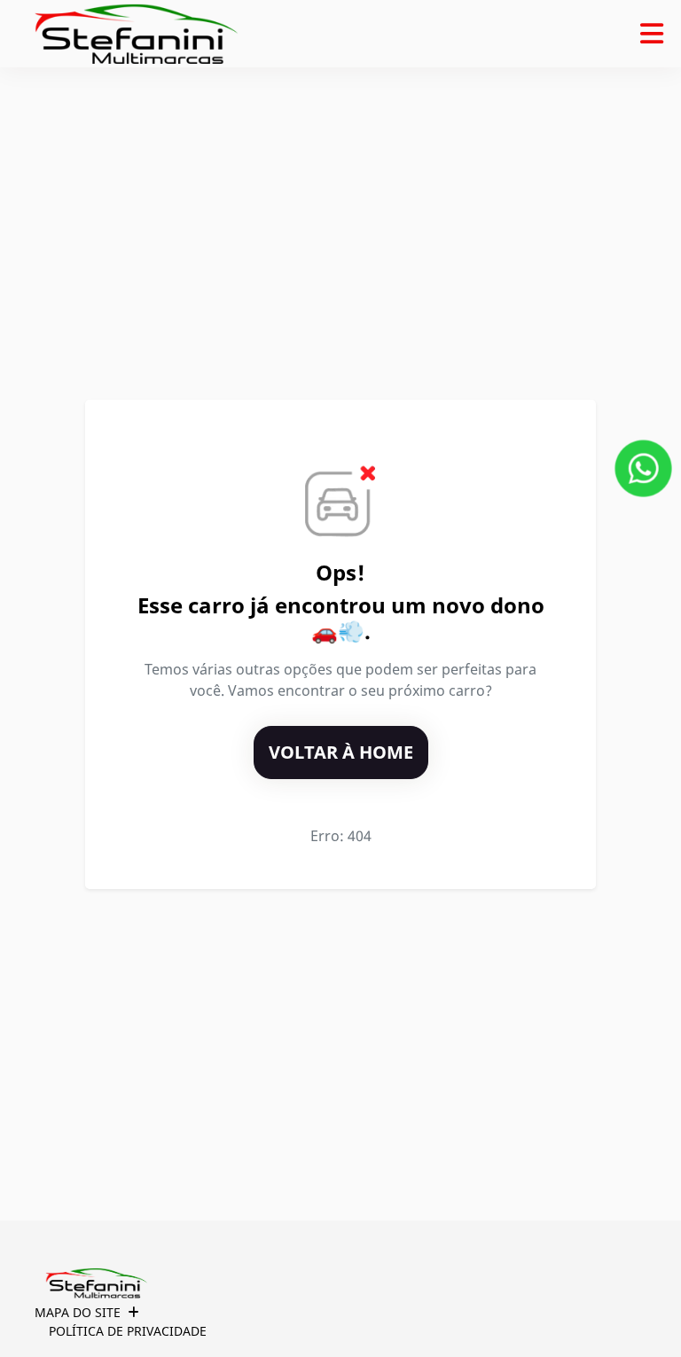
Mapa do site (78, 1312)
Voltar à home (341, 752)
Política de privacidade (128, 1330)
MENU (652, 33)
